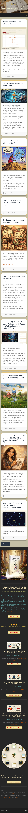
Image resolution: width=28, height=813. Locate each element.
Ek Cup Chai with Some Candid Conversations (12, 201)
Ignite (14, 4)
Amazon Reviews (10, 611)
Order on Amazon (14, 616)
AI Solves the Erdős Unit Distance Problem (12, 23)
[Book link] (14, 565)
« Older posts (5, 543)
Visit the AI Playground (14, 782)
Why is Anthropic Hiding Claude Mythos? (12, 142)
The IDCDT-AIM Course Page (14, 727)
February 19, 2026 (8, 368)
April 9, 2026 (7, 193)
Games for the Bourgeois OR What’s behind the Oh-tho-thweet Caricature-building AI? (14, 439)
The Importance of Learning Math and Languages (14, 221)
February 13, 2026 (8, 496)
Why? (13, 794)
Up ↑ (26, 810)
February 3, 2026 (8, 538)
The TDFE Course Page (14, 664)
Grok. (17, 797)
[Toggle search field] (26, 15)
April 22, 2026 (7, 133)
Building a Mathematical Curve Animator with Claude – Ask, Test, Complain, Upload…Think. (14, 325)
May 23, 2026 (7, 76)
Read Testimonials (14, 632)
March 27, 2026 (8, 212)
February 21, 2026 (8, 314)
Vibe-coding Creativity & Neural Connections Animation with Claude (12, 505)
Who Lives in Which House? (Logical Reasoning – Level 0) (13, 377)
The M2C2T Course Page (14, 695)
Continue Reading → (8, 264)
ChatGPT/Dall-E (6, 797)
